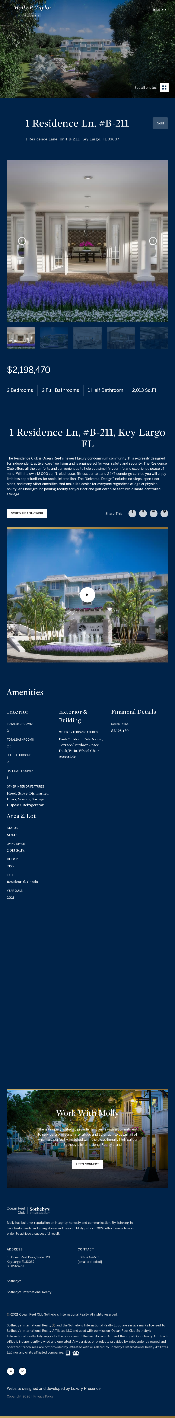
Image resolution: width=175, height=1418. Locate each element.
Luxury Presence (86, 1388)
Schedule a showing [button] (27, 513)
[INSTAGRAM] (22, 1371)
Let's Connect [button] (87, 1164)
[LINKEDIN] (11, 1371)
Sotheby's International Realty (29, 1292)
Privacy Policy (43, 1396)
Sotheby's (14, 1281)
